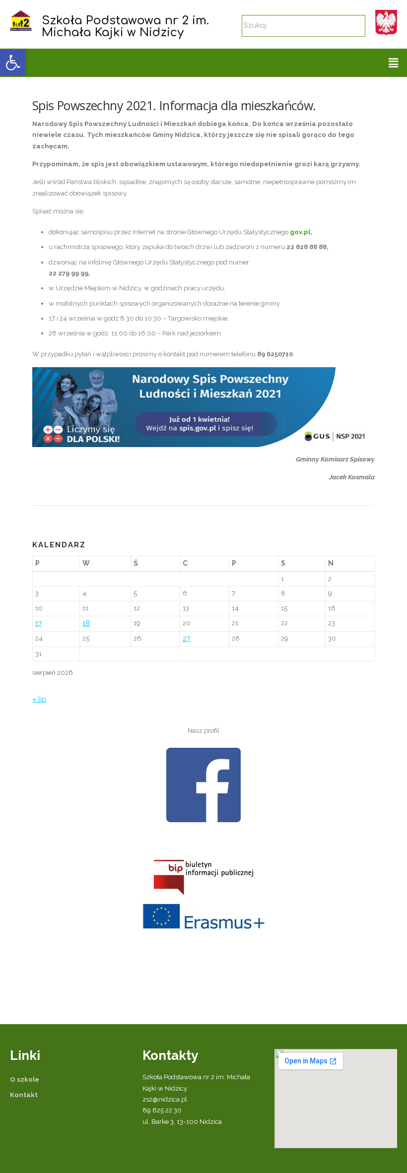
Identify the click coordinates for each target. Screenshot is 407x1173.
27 (186, 639)
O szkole (24, 1079)
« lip (39, 699)
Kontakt (24, 1095)
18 (86, 623)
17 (38, 623)
